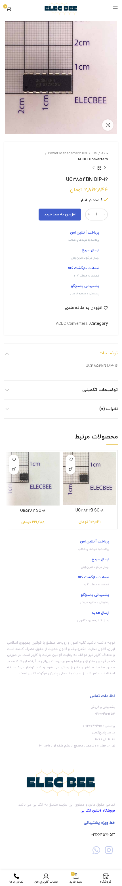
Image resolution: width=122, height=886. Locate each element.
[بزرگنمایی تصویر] (107, 125)
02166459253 (103, 834)
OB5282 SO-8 (32, 510)
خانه (104, 153)
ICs (94, 153)
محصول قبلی (105, 168)
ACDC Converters (92, 159)
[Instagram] (109, 850)
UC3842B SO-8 (89, 510)
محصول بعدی (93, 168)
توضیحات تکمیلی (100, 390)
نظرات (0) (108, 409)
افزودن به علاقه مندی (83, 308)
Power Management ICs (67, 153)
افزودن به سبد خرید (59, 214)
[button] (70, 470)
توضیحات (108, 353)
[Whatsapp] (96, 850)
